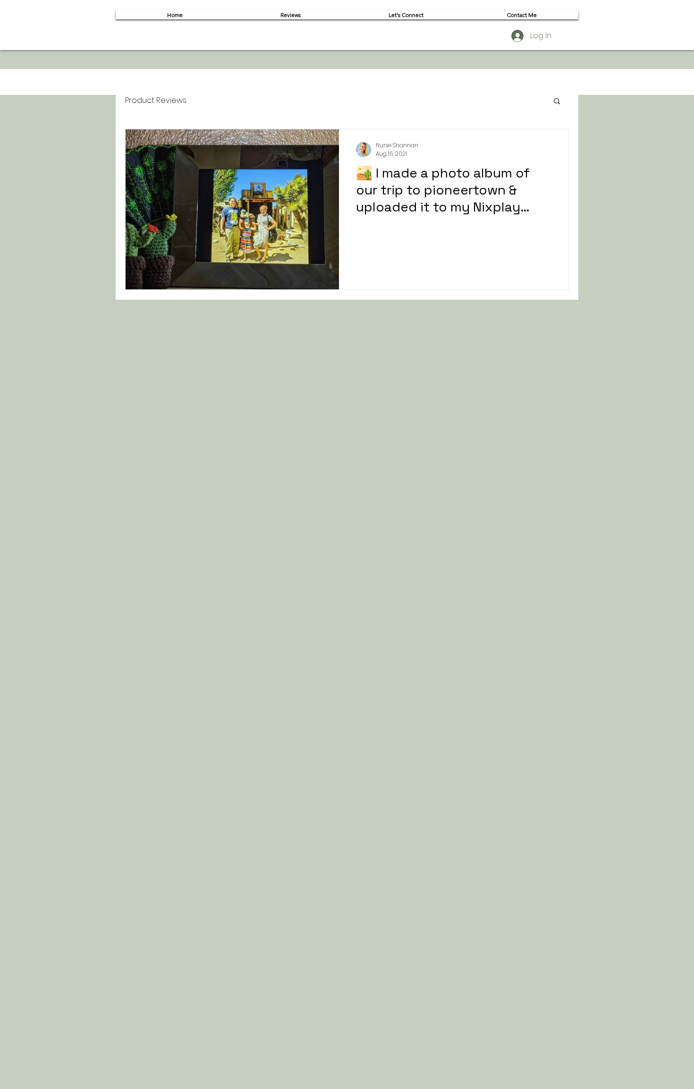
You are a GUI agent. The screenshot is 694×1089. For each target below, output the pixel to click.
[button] (556, 102)
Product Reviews (155, 100)
